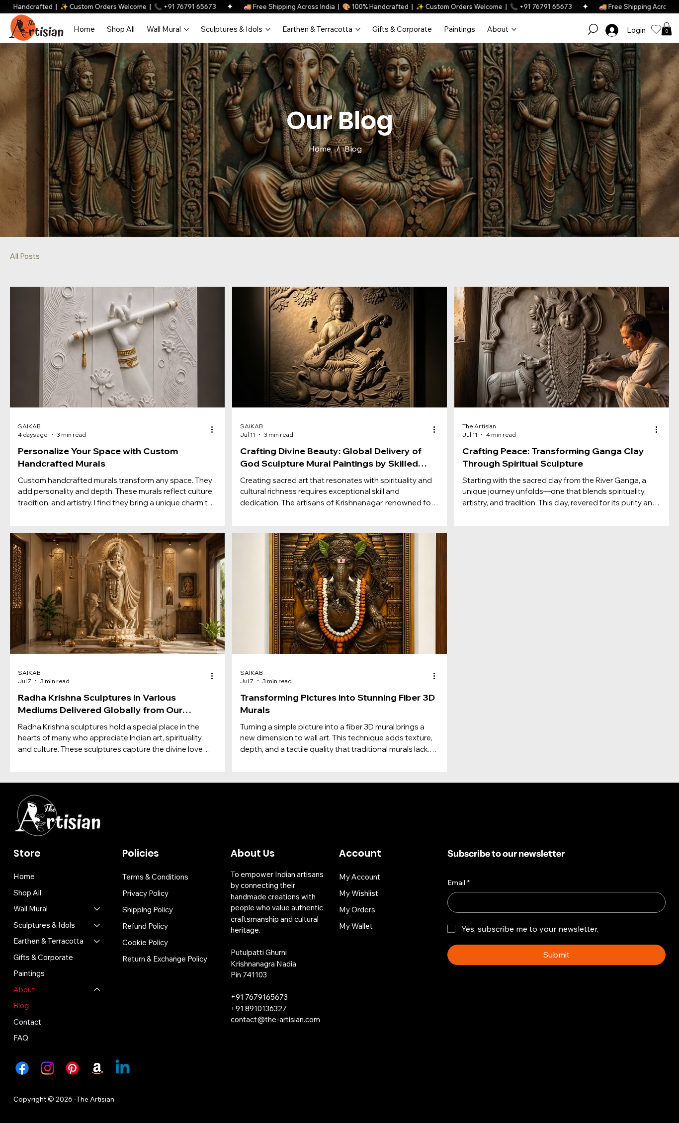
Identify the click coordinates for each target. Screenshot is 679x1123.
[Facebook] (22, 1068)
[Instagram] (47, 1068)
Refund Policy (145, 926)
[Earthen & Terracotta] (97, 941)
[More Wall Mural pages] (186, 29)
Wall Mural (30, 908)
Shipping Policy (147, 909)
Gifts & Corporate (43, 957)
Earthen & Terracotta (48, 941)
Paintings (29, 973)
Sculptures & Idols (44, 925)
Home (24, 876)
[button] (593, 29)
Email (458, 882)
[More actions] (215, 430)
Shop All (27, 892)
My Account (359, 877)
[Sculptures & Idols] (97, 925)
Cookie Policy (145, 942)
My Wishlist (358, 893)
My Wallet (356, 926)
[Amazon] (97, 1068)
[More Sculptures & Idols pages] (267, 29)
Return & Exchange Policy (164, 958)
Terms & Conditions (155, 877)
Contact (27, 1022)
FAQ (20, 1038)
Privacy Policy (145, 893)
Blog (21, 1005)
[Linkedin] (122, 1068)
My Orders (357, 909)
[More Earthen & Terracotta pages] (357, 29)
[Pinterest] (72, 1068)
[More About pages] (513, 29)
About (24, 989)
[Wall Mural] (97, 909)
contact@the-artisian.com (275, 1019)
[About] (97, 990)
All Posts (25, 256)
